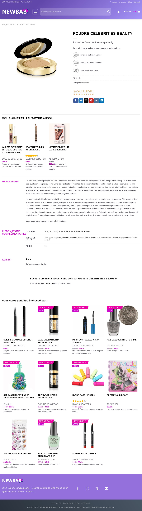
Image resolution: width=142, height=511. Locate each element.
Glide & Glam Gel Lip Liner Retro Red (17, 341)
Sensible (73, 238)
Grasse (81, 238)
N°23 (66, 232)
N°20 (46, 232)
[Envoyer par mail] (86, 100)
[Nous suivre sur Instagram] (87, 489)
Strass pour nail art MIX (17, 453)
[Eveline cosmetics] (83, 92)
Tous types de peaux (53, 238)
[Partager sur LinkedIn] (101, 100)
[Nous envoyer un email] (106, 489)
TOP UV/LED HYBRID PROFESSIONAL (47, 396)
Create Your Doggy (117, 395)
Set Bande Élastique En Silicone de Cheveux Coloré (18, 396)
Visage (20, 25)
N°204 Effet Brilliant (82, 232)
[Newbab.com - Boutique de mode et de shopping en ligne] (15, 12)
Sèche (115, 238)
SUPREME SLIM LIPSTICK (84, 453)
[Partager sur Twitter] (80, 100)
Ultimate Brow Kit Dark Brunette (59, 148)
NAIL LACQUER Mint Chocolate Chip (48, 454)
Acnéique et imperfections (101, 238)
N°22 (61, 232)
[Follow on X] (97, 489)
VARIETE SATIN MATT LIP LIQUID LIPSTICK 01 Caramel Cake (12, 149)
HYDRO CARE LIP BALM (83, 395)
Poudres (30, 25)
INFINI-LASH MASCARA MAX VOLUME (85, 341)
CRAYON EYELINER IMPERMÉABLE (35, 148)
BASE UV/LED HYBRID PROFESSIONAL (48, 341)
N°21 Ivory (54, 232)
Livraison (122, 2)
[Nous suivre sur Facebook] (77, 489)
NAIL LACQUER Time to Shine (121, 340)
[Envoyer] (108, 11)
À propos (113, 2)
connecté (49, 283)
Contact (137, 2)
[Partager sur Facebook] (75, 100)
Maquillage (8, 25)
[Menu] (35, 11)
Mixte (87, 238)
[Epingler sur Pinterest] (91, 100)
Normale (65, 238)
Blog (130, 2)
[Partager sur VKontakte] (96, 100)
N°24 (71, 232)
